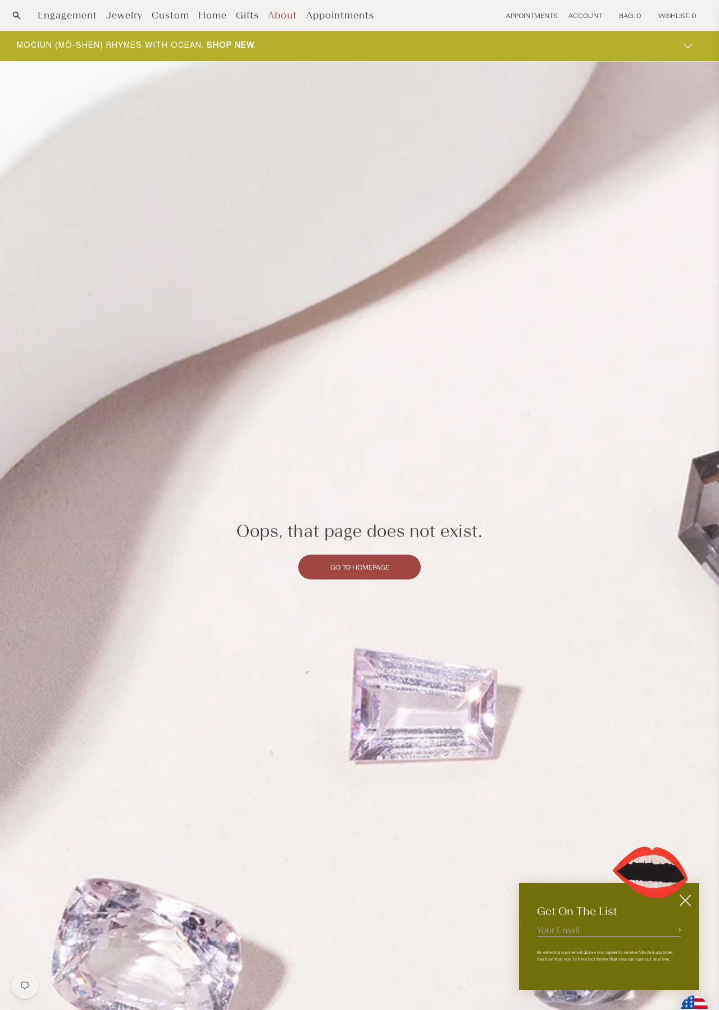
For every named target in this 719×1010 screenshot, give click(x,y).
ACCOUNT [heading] (585, 15)
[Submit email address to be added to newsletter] (678, 929)
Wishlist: (677, 15)
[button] (16, 15)
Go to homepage (359, 567)
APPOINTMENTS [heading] (531, 15)
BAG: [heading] (630, 15)
